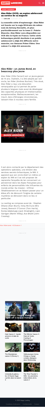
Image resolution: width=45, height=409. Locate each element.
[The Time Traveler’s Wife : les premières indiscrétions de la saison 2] (32, 367)
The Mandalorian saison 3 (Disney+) (12, 355)
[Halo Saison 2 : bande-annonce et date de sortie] (13, 327)
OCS (14, 225)
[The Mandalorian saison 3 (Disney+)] (13, 347)
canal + (10, 225)
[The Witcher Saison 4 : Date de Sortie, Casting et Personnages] (32, 327)
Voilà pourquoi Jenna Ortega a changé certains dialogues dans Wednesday (31, 357)
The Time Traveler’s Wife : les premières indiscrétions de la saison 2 (31, 377)
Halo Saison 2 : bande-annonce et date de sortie (13, 336)
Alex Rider (3, 225)
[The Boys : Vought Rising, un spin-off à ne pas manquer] (22, 311)
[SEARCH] (39, 3)
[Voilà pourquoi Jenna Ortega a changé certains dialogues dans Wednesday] (32, 347)
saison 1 (19, 225)
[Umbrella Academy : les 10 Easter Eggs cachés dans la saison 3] (13, 367)
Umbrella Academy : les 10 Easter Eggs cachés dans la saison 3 (13, 377)
